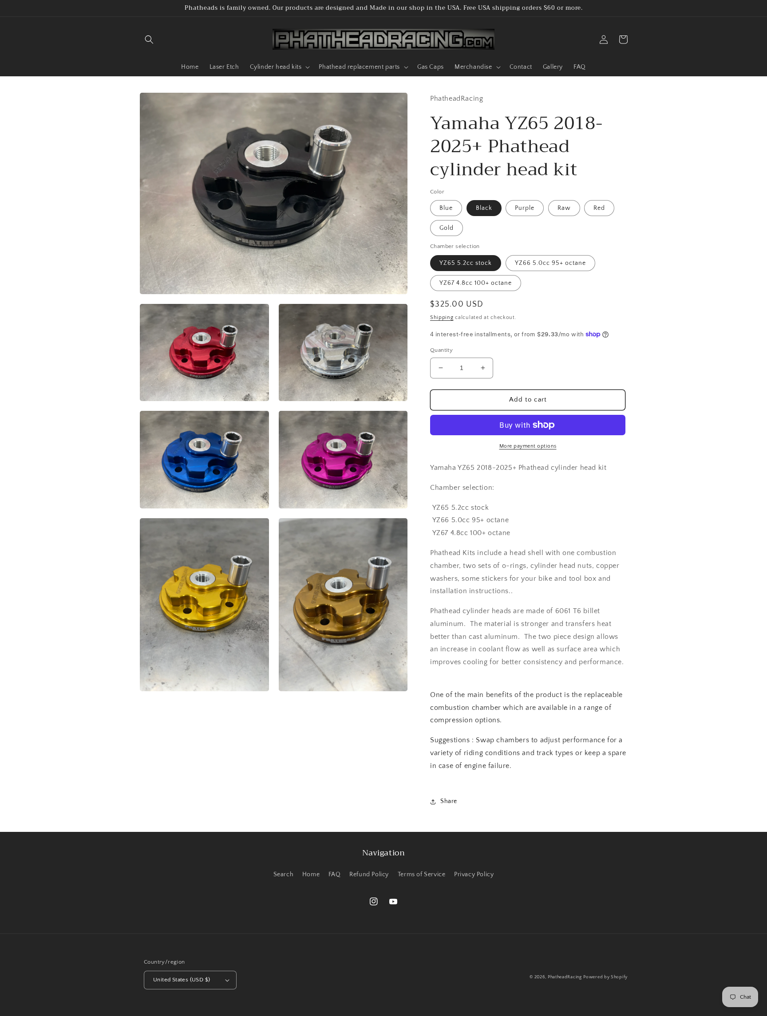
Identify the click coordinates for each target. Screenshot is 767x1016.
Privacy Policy (474, 874)
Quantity (441, 350)
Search (283, 874)
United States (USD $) (181, 980)
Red (599, 208)
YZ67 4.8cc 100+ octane (475, 283)
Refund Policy (369, 874)
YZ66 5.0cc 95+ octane (550, 263)
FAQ (334, 874)
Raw (564, 208)
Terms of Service (422, 874)
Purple (524, 208)
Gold (446, 228)
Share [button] (448, 801)
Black (484, 208)
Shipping (442, 317)
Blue (446, 208)
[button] (149, 39)
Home (311, 874)
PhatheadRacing (565, 977)
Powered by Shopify (605, 977)
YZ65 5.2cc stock (465, 263)
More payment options (528, 446)
